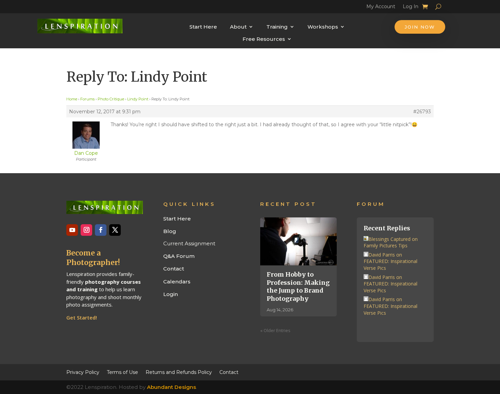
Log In (410, 7)
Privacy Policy (82, 372)
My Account (380, 7)
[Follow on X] (115, 230)
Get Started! (81, 317)
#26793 (422, 112)
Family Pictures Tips (385, 245)
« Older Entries (275, 330)
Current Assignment (189, 243)
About (238, 26)
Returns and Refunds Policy (179, 372)
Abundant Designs (171, 387)
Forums (87, 99)
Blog (169, 231)
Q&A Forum (179, 256)
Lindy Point (137, 99)
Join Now (420, 27)
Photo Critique (111, 99)
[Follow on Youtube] (72, 230)
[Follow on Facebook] (100, 230)
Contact (173, 268)
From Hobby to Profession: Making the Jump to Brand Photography (298, 286)
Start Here (203, 26)
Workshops (322, 26)
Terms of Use (122, 372)
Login (170, 294)
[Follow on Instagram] (86, 230)
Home (71, 99)
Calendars (176, 281)
